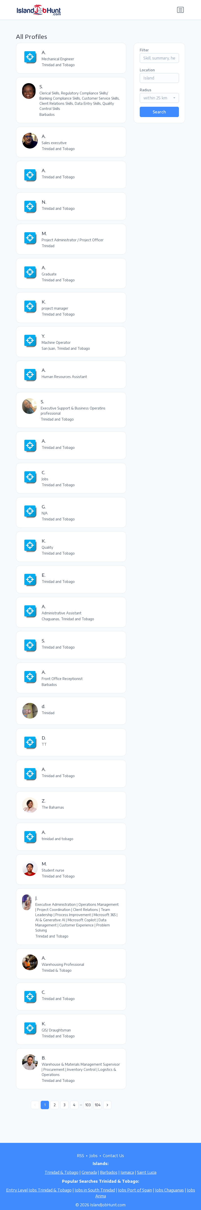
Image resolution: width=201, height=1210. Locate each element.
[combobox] (159, 98)
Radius (145, 90)
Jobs (93, 1155)
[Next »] (107, 1105)
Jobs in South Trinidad (95, 1190)
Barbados (108, 1172)
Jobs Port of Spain (135, 1190)
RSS (80, 1155)
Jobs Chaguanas (169, 1190)
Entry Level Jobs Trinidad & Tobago (39, 1190)
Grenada (89, 1172)
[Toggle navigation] (180, 10)
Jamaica (127, 1172)
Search (159, 111)
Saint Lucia (146, 1172)
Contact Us (113, 1155)
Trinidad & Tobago (61, 1172)
